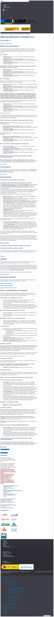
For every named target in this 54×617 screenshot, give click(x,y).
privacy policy (40, 615)
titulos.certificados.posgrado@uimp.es (11, 490)
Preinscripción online (5, 449)
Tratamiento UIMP (7, 572)
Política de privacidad (44, 571)
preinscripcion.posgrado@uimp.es (8, 502)
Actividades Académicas (9, 33)
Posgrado (16, 33)
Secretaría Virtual (4, 452)
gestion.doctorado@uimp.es (7, 507)
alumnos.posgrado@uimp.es (9, 485)
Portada (2, 33)
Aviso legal (38, 571)
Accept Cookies (47, 615)
